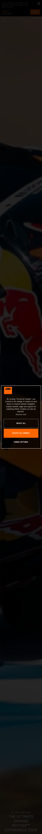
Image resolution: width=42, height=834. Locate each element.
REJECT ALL (21, 423)
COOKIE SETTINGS (21, 442)
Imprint (24, 414)
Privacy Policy (19, 414)
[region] (21, 417)
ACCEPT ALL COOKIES (21, 433)
